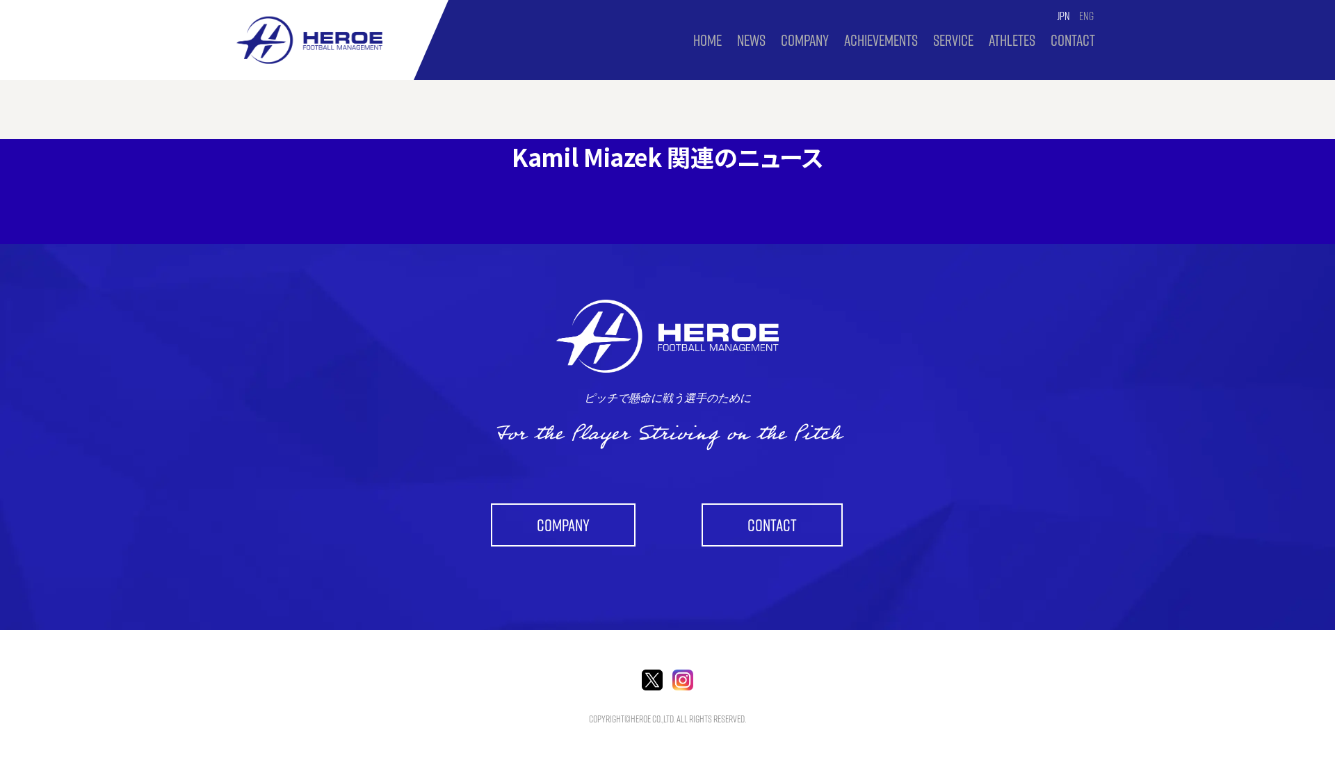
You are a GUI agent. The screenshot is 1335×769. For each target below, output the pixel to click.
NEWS (751, 40)
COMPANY (805, 40)
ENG (1086, 16)
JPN (1063, 16)
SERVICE (953, 40)
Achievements (881, 40)
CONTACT (1073, 40)
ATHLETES (1012, 40)
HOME (707, 40)
